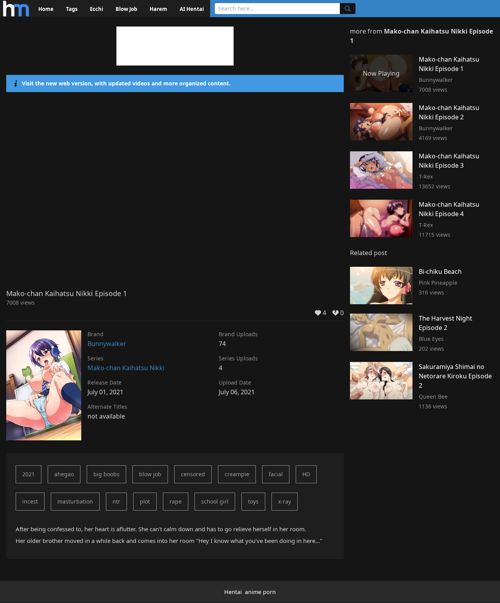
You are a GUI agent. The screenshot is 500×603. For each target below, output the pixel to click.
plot (145, 501)
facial (276, 474)
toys (253, 501)
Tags (71, 8)
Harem (158, 8)
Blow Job (126, 8)
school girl (215, 501)
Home (46, 8)
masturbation (75, 501)
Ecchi (96, 8)
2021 (28, 474)
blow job (150, 474)
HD (306, 474)
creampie (237, 474)
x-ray (284, 501)
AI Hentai (192, 8)
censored (193, 474)
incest (30, 501)
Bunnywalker (107, 343)
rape (176, 501)
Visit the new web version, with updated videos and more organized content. (126, 83)
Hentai (233, 592)
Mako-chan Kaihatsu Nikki (126, 368)
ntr (116, 501)
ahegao (64, 474)
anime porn (260, 592)
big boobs (106, 474)
